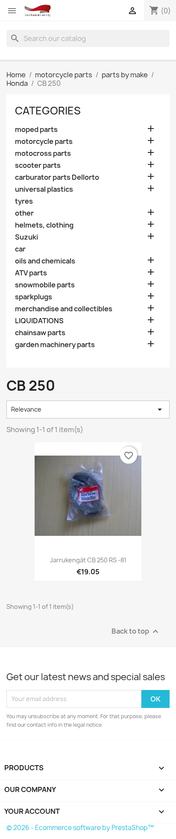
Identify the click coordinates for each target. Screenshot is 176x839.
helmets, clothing (44, 225)
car (20, 249)
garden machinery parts (55, 344)
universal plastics (44, 189)
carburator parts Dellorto (57, 177)
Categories (48, 110)
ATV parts (31, 273)
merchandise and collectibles (63, 308)
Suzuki (26, 237)
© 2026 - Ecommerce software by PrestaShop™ (80, 827)
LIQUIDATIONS (39, 320)
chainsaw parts (40, 332)
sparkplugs (33, 296)
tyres (24, 201)
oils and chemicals (45, 261)
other (24, 213)
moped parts (36, 129)
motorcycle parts (44, 141)
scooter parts (38, 165)
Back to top (136, 631)
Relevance (88, 409)
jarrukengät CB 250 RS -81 (88, 560)
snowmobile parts (45, 285)
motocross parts (43, 153)
